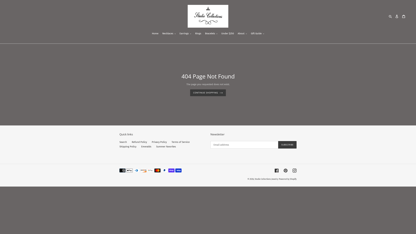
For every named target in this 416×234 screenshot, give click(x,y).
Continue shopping (205, 92)
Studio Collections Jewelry (266, 179)
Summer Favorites (166, 146)
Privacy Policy (159, 142)
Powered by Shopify (288, 179)
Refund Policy (139, 142)
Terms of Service (181, 142)
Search (123, 142)
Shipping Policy (127, 146)
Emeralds (146, 146)
